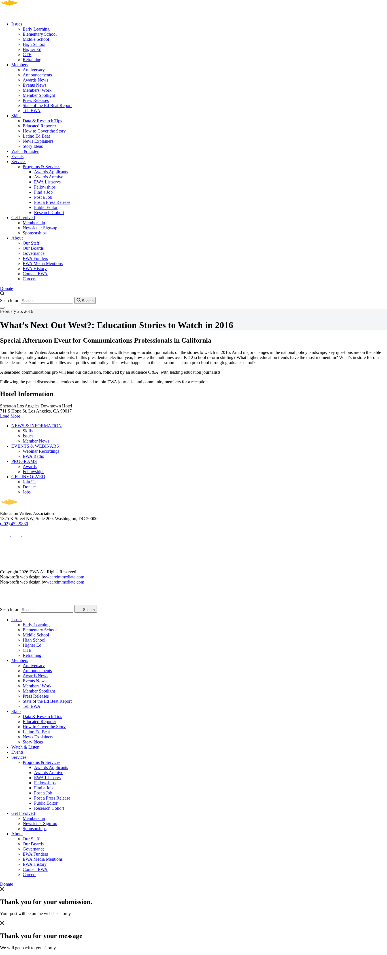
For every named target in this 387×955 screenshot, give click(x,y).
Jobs (27, 492)
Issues (16, 24)
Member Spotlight (39, 95)
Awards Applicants (51, 171)
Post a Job (43, 197)
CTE (27, 54)
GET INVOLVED (28, 476)
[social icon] (5, 534)
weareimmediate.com (65, 576)
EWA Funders (35, 258)
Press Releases (36, 100)
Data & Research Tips (42, 120)
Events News (34, 85)
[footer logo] (25, 508)
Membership (34, 222)
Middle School (36, 39)
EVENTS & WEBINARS (35, 446)
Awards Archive (48, 176)
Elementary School (40, 34)
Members (19, 64)
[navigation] (2, 308)
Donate (6, 288)
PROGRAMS (24, 461)
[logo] (25, 14)
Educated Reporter (39, 125)
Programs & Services (41, 166)
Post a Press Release (52, 202)
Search (87, 301)
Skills (16, 115)
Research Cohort (49, 212)
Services (18, 161)
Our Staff (31, 243)
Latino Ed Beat (36, 136)
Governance (33, 253)
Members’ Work (37, 90)
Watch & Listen (25, 151)
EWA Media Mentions (43, 263)
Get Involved (23, 217)
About (17, 238)
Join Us (29, 481)
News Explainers (38, 141)
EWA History (35, 268)
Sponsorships (34, 232)
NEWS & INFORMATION (36, 425)
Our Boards (33, 248)
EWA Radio (33, 456)
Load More (10, 416)
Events (17, 156)
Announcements (37, 74)
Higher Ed (32, 49)
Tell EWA (32, 110)
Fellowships (45, 187)
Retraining (32, 59)
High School (34, 44)
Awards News (35, 80)
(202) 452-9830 (14, 523)
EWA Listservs (47, 182)
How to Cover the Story (44, 131)
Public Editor (46, 207)
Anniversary (34, 69)
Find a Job (43, 192)
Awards (30, 466)
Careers (29, 278)
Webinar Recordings (41, 451)
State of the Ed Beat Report (47, 105)
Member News (36, 441)
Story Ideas (33, 146)
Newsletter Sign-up (40, 227)
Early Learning (36, 29)
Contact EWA (35, 273)
